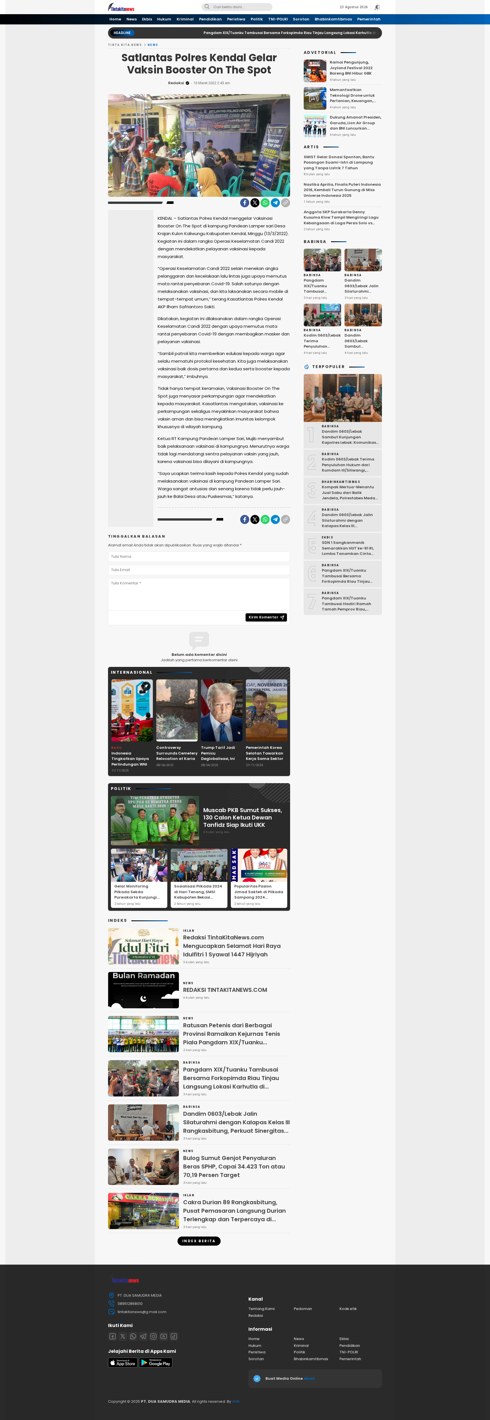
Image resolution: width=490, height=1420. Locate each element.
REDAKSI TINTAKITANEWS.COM (225, 990)
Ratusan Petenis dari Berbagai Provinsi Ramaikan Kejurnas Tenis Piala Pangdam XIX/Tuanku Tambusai (231, 1038)
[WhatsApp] (265, 202)
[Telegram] (275, 202)
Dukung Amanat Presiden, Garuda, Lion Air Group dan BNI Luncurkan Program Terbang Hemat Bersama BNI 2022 (355, 128)
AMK (236, 1401)
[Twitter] (254, 202)
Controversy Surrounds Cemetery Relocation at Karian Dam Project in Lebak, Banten (177, 758)
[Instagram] (153, 1336)
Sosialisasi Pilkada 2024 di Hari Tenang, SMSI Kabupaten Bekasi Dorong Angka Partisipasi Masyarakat (198, 897)
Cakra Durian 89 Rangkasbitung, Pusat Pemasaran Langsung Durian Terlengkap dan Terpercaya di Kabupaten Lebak (234, 1215)
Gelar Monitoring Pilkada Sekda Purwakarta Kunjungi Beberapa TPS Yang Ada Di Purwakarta (138, 897)
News (153, 45)
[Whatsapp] (133, 1336)
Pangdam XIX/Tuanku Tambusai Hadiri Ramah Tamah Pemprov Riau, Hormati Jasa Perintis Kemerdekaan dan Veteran (349, 609)
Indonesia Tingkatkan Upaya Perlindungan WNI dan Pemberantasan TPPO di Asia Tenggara (132, 767)
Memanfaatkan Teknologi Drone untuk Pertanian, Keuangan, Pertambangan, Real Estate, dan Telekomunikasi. (352, 103)
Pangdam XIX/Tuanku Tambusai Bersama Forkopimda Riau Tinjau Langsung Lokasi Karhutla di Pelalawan (249, 32)
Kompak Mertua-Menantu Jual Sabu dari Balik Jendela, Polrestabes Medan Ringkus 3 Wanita (350, 495)
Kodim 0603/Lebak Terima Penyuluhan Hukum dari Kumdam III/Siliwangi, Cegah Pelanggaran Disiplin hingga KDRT (350, 470)
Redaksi (176, 83)
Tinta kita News (125, 45)
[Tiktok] (173, 1336)
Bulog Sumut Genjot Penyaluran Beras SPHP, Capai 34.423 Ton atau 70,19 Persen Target (234, 1166)
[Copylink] (285, 202)
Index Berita (199, 1241)
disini (310, 1378)
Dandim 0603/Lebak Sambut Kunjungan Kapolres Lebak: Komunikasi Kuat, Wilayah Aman (362, 352)
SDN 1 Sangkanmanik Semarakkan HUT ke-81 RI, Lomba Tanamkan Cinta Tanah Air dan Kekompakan (350, 551)
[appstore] (123, 1366)
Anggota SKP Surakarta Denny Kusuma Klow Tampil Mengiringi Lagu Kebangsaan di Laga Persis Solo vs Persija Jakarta (341, 220)
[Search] (207, 7)
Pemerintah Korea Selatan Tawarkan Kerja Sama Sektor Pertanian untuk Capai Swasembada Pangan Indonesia (266, 761)
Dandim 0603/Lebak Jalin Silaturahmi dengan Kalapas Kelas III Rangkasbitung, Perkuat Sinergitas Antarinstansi (236, 1126)
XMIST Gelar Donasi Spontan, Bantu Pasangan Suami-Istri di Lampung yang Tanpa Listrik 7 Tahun (339, 162)
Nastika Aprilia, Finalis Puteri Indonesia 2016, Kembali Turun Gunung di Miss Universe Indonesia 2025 (342, 190)
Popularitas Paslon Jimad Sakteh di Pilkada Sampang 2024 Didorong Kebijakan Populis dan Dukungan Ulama (258, 900)
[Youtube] (163, 1336)
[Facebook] (244, 202)
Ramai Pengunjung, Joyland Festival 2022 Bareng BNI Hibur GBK (351, 68)
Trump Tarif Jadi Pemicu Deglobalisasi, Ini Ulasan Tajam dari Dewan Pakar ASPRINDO (219, 761)
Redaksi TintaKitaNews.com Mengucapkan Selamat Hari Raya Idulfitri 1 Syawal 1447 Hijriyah (232, 945)
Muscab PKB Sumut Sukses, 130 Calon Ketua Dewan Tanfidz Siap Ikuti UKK (242, 817)
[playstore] (155, 1366)
